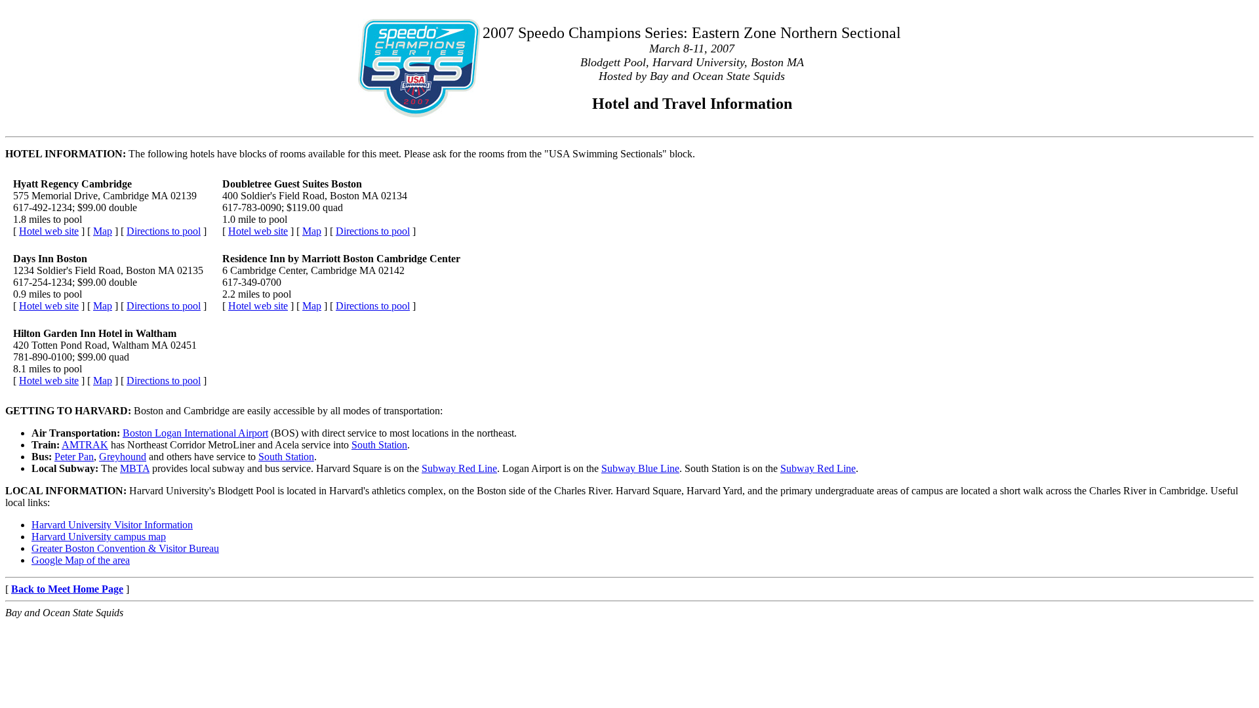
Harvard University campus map (98, 536)
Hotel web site (49, 231)
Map (102, 231)
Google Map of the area (80, 560)
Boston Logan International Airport (195, 433)
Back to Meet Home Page (67, 589)
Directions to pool (164, 231)
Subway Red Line (459, 468)
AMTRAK (85, 444)
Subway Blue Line (640, 468)
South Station (379, 444)
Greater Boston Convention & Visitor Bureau (125, 548)
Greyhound (122, 456)
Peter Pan (74, 456)
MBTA (135, 468)
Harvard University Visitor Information (112, 524)
